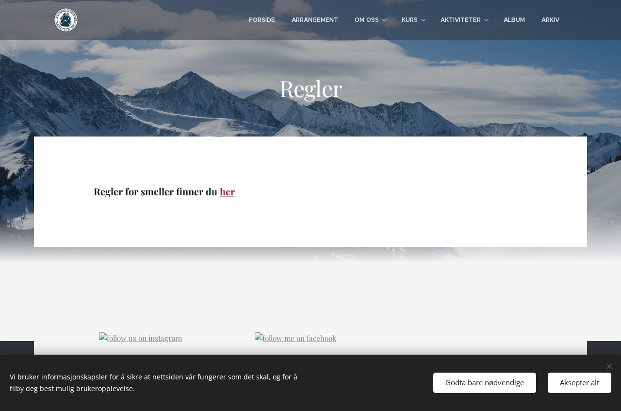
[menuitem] (262, 20)
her (227, 191)
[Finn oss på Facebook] (295, 338)
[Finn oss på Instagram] (140, 338)
